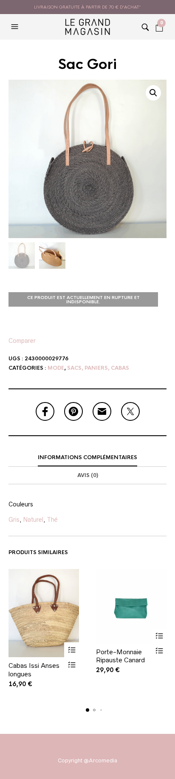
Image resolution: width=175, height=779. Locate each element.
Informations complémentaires (87, 457)
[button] (16, 27)
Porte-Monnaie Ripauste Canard (120, 656)
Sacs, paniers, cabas (98, 368)
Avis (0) (87, 475)
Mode (56, 368)
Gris (14, 519)
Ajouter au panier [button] (71, 649)
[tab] (87, 458)
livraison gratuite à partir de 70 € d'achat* (87, 7)
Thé (52, 519)
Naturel (33, 519)
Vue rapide (71, 664)
